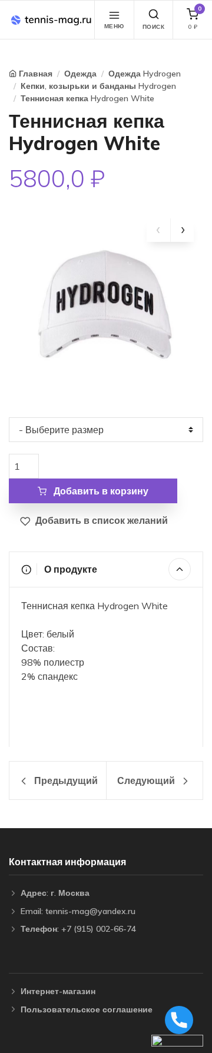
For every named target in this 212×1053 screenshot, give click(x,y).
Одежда (80, 73)
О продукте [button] (69, 569)
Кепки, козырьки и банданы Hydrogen (98, 86)
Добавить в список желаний (100, 520)
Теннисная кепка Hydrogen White (87, 98)
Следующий (147, 780)
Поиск (154, 27)
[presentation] (158, 230)
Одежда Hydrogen (144, 73)
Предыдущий (65, 780)
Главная (35, 73)
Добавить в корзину (99, 491)
